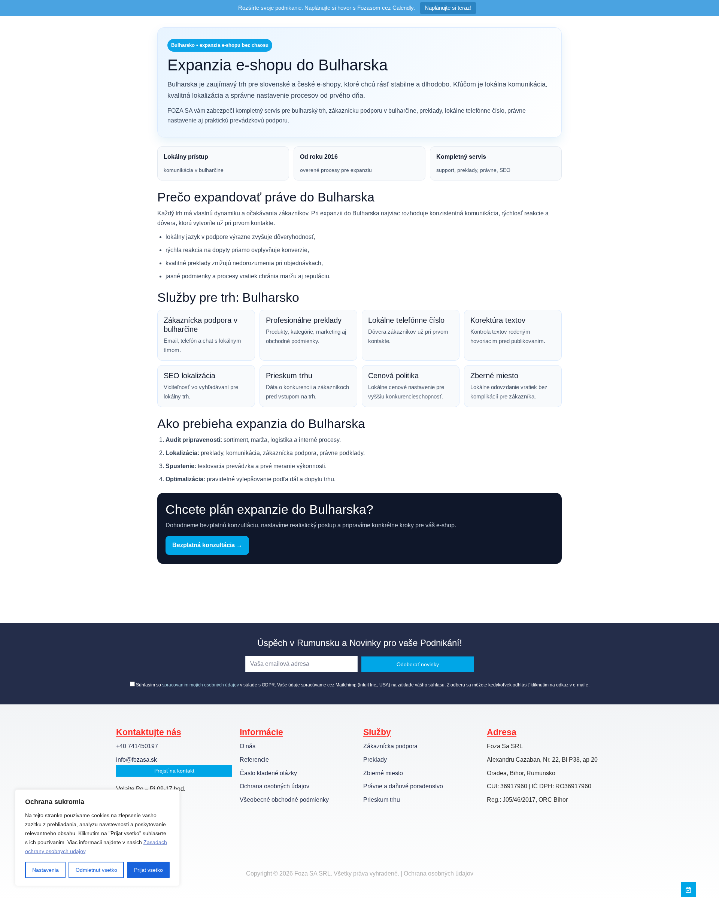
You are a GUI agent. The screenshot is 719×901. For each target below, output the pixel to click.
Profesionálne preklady (304, 320)
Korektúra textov (497, 320)
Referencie (254, 759)
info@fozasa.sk (136, 759)
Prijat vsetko (148, 870)
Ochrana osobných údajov (274, 786)
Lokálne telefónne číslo (406, 320)
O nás (247, 746)
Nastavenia (45, 870)
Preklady (375, 759)
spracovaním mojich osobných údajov (200, 685)
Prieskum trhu (289, 375)
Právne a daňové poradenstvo (403, 786)
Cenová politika (393, 375)
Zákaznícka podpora (390, 746)
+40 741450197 (137, 746)
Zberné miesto (494, 375)
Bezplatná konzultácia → (207, 545)
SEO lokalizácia (189, 375)
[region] (97, 837)
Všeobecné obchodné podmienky (284, 800)
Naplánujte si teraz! (448, 7)
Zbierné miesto (383, 773)
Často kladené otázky (268, 773)
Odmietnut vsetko (96, 870)
